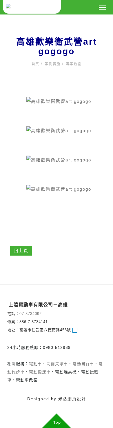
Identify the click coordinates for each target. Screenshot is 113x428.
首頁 (35, 64)
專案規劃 (74, 64)
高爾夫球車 (57, 363)
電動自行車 (83, 363)
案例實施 (53, 64)
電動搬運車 (40, 371)
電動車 (35, 363)
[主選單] (102, 7)
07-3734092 (30, 314)
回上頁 (21, 250)
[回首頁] (32, 7)
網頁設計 (77, 398)
